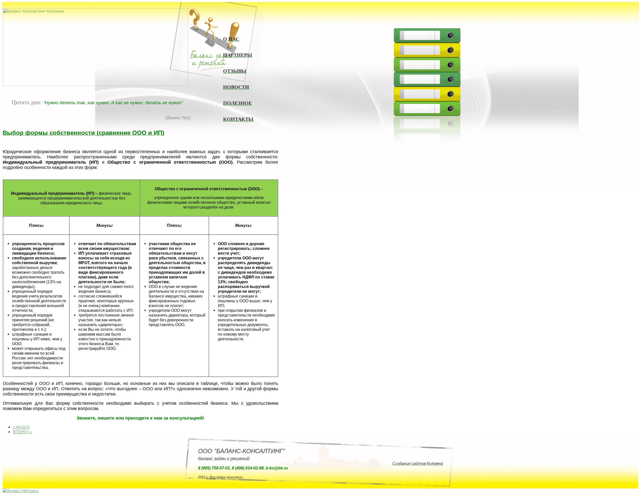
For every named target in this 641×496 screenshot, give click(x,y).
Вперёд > (22, 432)
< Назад (21, 427)
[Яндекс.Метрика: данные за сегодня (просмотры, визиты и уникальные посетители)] (20, 490)
